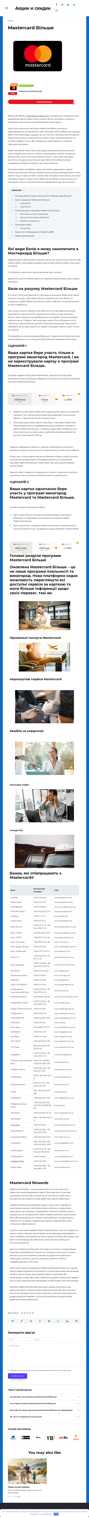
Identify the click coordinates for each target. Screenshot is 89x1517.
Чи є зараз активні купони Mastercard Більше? (33, 1403)
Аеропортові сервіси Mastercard (34, 217)
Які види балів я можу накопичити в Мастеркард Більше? (43, 196)
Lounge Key (25, 228)
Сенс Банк (15, 1125)
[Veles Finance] (38, 1437)
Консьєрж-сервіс (23, 225)
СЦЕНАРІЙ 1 (25, 203)
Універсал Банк (17, 1161)
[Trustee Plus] (26, 1437)
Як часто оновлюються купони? (26, 1417)
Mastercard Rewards (30, 91)
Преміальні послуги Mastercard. (34, 214)
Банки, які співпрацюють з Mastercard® (34, 232)
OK (56, 1514)
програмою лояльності (38, 116)
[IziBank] (76, 1437)
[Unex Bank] (63, 1437)
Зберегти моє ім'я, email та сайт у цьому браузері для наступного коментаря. (41, 1370)
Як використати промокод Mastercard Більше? (33, 1397)
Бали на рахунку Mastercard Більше (32, 200)
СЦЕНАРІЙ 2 (25, 207)
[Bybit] (51, 1437)
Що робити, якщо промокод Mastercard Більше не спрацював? (41, 1410)
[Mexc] (13, 1437)
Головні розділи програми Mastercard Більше (37, 210)
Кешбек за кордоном (29, 221)
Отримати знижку (44, 102)
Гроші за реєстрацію (18, 1487)
